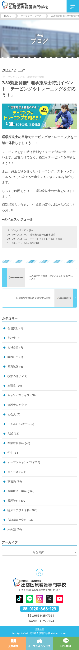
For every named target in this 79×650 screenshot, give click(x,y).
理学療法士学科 (35, 77)
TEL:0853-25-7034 (40, 615)
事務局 (11, 481)
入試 (10, 433)
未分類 (11, 529)
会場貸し (13, 328)
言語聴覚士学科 (17, 519)
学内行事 (13, 357)
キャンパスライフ (18, 395)
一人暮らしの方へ (18, 423)
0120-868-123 (42, 609)
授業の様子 (14, 376)
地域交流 (13, 347)
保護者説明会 (15, 404)
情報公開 (39, 629)
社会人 (11, 414)
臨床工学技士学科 (18, 510)
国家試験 (13, 366)
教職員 (11, 385)
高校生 (11, 337)
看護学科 (13, 500)
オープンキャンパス (13, 77)
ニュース (13, 471)
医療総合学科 (15, 443)
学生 (10, 452)
